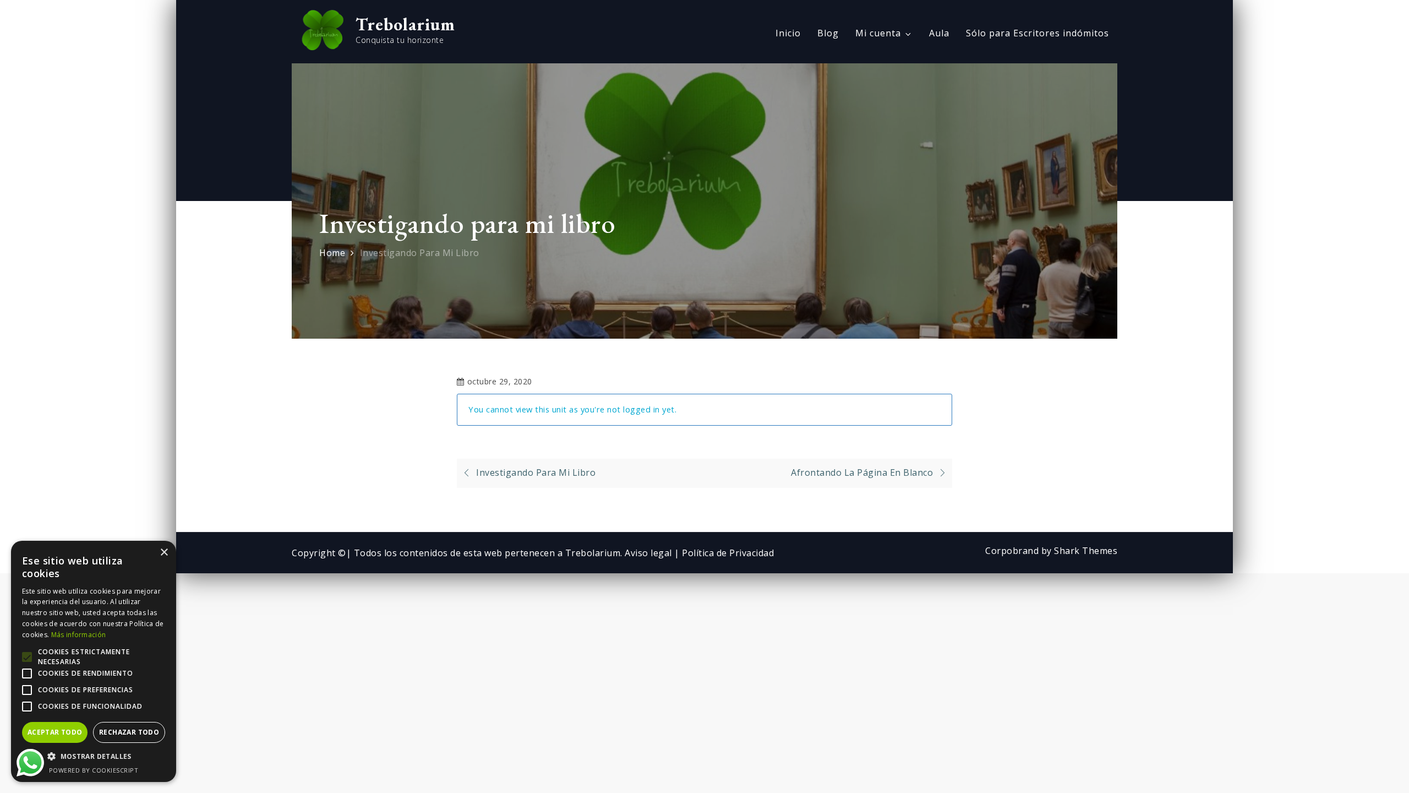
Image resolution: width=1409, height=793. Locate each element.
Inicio (788, 33)
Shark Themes (1085, 551)
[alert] (93, 661)
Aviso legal (649, 553)
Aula (939, 33)
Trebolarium (405, 24)
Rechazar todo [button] (129, 732)
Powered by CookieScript (94, 770)
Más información (78, 634)
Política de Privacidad (728, 553)
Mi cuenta (878, 33)
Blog (828, 33)
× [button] (164, 552)
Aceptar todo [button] (55, 732)
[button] (93, 756)
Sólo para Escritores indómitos (1037, 33)
